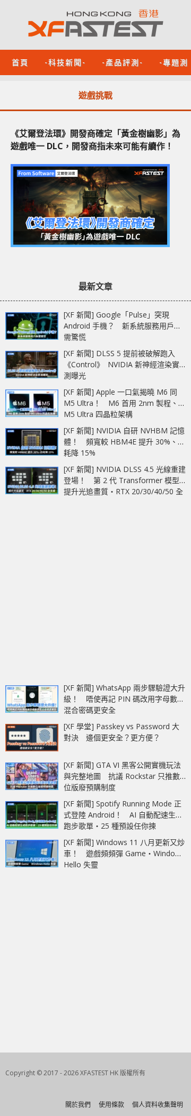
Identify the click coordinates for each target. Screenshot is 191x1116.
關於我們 (78, 1104)
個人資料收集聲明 (157, 1104)
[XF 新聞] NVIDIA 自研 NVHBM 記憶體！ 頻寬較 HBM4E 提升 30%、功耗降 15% (124, 441)
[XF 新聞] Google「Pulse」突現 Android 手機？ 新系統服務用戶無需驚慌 (122, 326)
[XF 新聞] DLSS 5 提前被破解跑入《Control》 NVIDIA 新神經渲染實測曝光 (121, 364)
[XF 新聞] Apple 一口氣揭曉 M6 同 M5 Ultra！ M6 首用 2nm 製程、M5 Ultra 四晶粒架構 (121, 403)
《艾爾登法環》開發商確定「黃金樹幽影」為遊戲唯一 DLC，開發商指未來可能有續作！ (95, 140)
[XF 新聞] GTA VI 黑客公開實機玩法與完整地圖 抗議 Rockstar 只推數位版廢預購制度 (122, 776)
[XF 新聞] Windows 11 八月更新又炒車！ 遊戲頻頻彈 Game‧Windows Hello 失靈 (124, 853)
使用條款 (111, 1104)
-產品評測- (122, 61)
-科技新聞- (65, 61)
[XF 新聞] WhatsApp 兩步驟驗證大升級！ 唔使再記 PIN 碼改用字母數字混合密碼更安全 (124, 699)
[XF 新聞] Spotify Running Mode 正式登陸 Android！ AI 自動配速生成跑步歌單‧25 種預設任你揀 (123, 815)
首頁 (20, 61)
